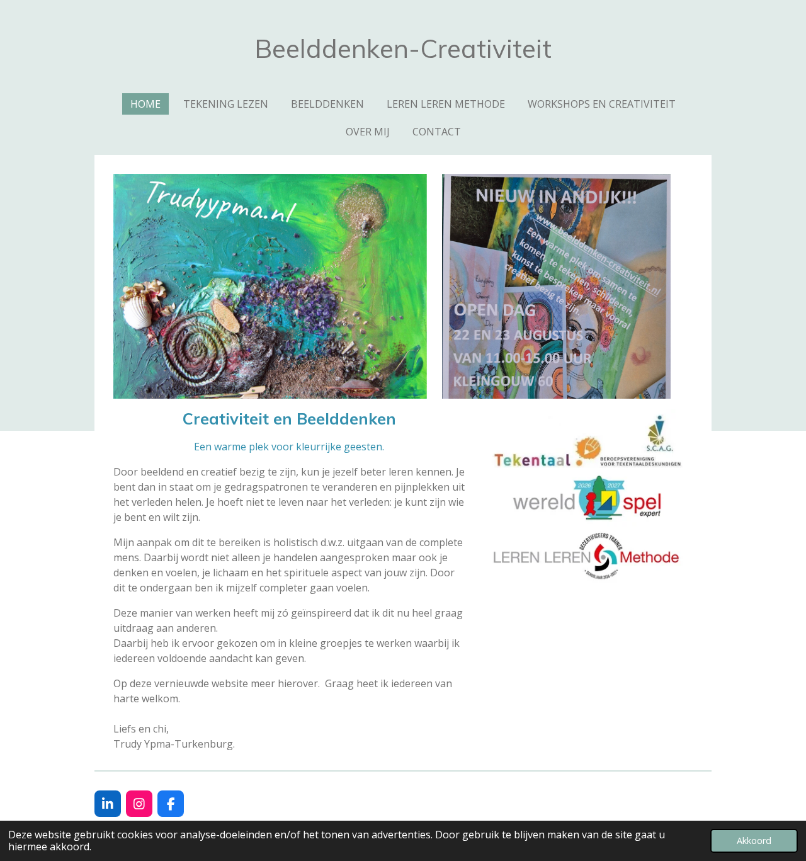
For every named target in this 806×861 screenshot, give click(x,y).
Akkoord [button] (754, 841)
